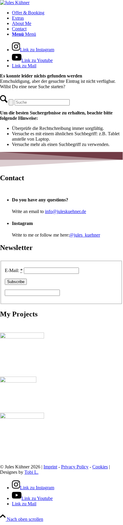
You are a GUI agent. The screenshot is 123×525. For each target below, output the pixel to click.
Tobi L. (31, 472)
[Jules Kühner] (14, 2)
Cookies (100, 466)
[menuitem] (67, 12)
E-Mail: (14, 270)
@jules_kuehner (84, 234)
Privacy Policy (74, 466)
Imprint (50, 466)
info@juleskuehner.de (65, 211)
